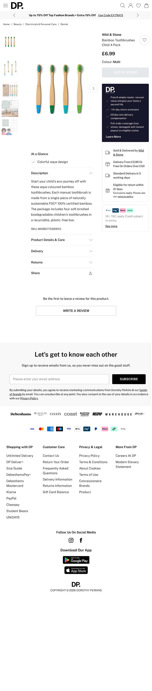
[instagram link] (71, 540)
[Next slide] (137, 15)
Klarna (11, 492)
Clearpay (12, 505)
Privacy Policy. (29, 398)
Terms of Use (88, 475)
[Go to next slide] (93, 88)
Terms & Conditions (93, 462)
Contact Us (51, 456)
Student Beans (17, 511)
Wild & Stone (111, 35)
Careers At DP (126, 456)
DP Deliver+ (14, 462)
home (6, 24)
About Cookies (90, 468)
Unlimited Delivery (19, 456)
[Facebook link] (81, 540)
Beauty (18, 24)
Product (85, 492)
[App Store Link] (76, 565)
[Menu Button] (5, 5)
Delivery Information (57, 479)
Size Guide (14, 468)
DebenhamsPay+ (18, 475)
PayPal (11, 498)
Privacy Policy (89, 456)
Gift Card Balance (56, 492)
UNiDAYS (13, 517)
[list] (59, 88)
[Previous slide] (14, 15)
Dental (64, 24)
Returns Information (57, 486)
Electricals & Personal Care (41, 24)
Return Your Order (56, 462)
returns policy (125, 196)
